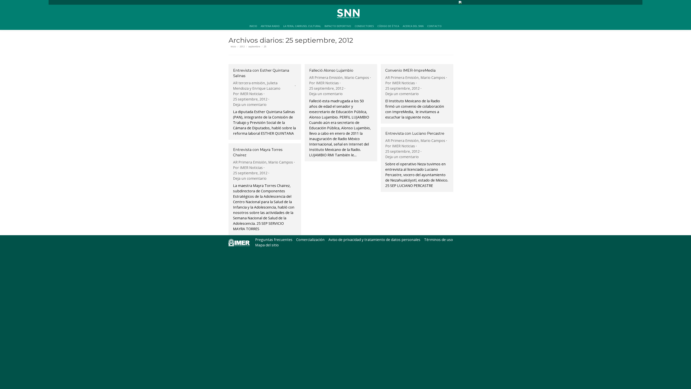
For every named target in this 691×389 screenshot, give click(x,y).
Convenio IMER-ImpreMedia (410, 70)
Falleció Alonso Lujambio (331, 70)
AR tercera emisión (249, 83)
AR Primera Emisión (326, 77)
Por (248, 93)
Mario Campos (356, 77)
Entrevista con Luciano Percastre (414, 133)
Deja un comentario (250, 104)
